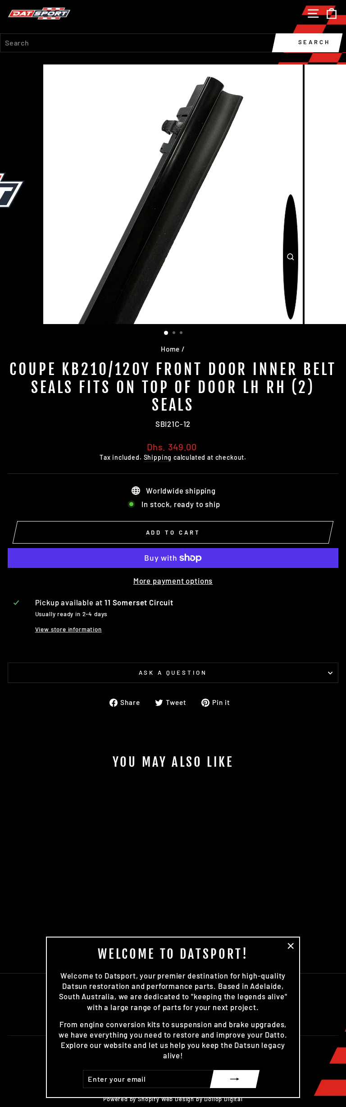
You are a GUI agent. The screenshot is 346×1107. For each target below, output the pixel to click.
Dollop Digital (223, 1098)
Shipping (158, 457)
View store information (68, 629)
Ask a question (173, 672)
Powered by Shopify (131, 1098)
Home (170, 349)
